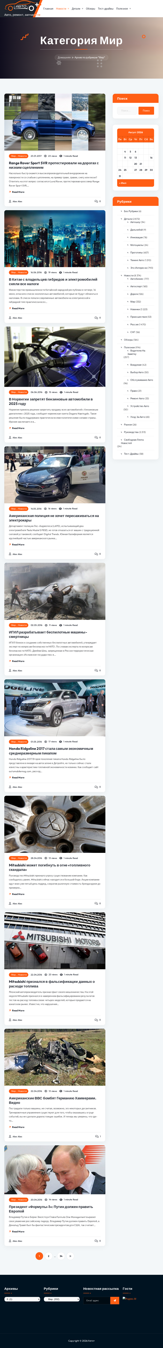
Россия (134, 324)
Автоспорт (136, 286)
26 (130, 169)
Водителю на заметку (136, 352)
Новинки (135, 309)
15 (146, 157)
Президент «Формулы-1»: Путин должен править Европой (51, 1208)
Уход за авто (137, 416)
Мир (13, 156)
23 (151, 163)
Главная (48, 8)
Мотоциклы (136, 245)
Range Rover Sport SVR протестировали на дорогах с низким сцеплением (54, 165)
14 (141, 157)
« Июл (122, 183)
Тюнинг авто (137, 260)
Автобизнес (136, 278)
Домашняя (64, 57)
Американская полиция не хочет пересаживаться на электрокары (54, 517)
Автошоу (135, 222)
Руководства (131, 432)
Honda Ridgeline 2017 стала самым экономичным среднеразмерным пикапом (51, 750)
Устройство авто (139, 406)
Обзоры (90, 8)
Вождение (136, 364)
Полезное (122, 8)
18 (125, 163)
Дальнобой (136, 229)
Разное (128, 424)
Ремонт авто (137, 398)
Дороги (134, 293)
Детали (76, 8)
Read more (18, 191)
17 (120, 163)
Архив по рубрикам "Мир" (89, 57)
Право (133, 390)
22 (146, 163)
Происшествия (138, 316)
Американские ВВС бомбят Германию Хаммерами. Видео (52, 1100)
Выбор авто (137, 372)
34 (61, 1256)
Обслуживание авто (141, 379)
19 (130, 163)
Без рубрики (131, 211)
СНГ (132, 332)
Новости (61, 8)
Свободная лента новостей (132, 441)
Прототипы (136, 252)
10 (120, 157)
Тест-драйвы (106, 8)
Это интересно (138, 267)
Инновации (136, 237)
